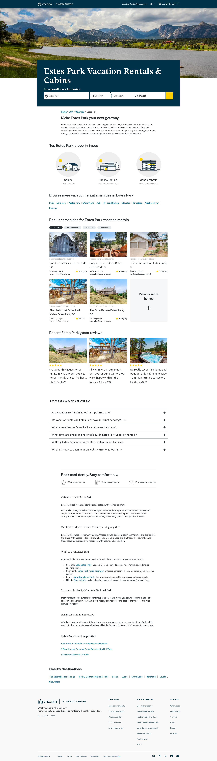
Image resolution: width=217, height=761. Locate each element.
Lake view (61, 203)
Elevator (126, 203)
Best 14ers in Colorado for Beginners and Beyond (84, 643)
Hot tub (89, 227)
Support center (115, 717)
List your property (144, 706)
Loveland (164, 677)
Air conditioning (111, 203)
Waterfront (88, 203)
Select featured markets (147, 722)
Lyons (124, 677)
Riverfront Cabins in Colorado (75, 655)
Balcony (53, 208)
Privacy (69, 756)
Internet (104, 227)
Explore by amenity (116, 706)
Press (172, 728)
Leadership (175, 711)
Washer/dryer (152, 203)
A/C (98, 203)
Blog (172, 722)
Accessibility (95, 756)
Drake (115, 677)
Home (64, 112)
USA (71, 112)
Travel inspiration (116, 711)
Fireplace (137, 203)
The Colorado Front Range (62, 677)
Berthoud (151, 677)
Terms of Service (81, 756)
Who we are (175, 706)
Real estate (142, 739)
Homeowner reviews (145, 711)
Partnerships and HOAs (147, 717)
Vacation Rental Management (134, 4)
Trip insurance (114, 722)
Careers (173, 717)
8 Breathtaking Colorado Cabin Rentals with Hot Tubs (86, 649)
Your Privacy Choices (110, 756)
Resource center (144, 733)
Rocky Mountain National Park (93, 677)
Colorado (79, 112)
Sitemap (60, 756)
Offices (173, 733)
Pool (51, 203)
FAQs (139, 745)
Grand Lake (137, 677)
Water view (74, 203)
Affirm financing (115, 728)
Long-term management (147, 728)
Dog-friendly (72, 227)
